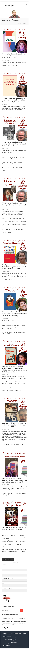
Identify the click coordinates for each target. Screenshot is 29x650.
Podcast (23, 643)
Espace (6, 621)
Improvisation (23, 621)
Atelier (10, 618)
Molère (20, 623)
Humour (9, 621)
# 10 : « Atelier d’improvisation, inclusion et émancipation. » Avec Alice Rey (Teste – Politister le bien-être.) (14, 56)
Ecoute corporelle (15, 619)
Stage (5, 627)
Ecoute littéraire (21, 619)
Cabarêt (12, 618)
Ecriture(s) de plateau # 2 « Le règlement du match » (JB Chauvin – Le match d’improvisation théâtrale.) (14, 480)
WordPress (22, 634)
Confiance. (23, 618)
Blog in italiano (17, 643)
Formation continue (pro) (10, 640)
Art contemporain (5, 618)
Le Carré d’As (14, 623)
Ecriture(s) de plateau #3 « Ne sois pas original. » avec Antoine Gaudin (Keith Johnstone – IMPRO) (14, 425)
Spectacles (9, 636)
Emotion (3, 621)
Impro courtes (17, 621)
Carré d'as (19, 618)
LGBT (18, 623)
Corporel (3, 619)
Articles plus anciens (8, 559)
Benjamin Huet (9, 5)
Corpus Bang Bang (8, 619)
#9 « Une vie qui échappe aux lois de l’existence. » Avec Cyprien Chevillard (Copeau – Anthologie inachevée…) (13, 100)
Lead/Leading (8, 623)
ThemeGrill (7, 634)
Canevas (15, 618)
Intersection (4, 623)
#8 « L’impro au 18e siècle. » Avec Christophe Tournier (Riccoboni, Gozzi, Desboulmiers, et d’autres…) (14, 144)
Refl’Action (15, 625)
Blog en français (8, 643)
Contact (8, 645)
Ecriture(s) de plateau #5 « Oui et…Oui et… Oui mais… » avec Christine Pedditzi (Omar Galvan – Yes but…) (14, 314)
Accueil (4, 636)
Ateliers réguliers (8, 639)
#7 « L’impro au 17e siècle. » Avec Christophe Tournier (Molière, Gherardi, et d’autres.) (14, 205)
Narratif (4, 625)
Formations (15, 637)
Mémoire (23, 623)
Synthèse (9, 627)
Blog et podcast (14, 642)
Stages (15, 639)
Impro (13, 621)
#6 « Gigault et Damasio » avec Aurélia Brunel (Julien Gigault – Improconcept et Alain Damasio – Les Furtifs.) (14, 267)
